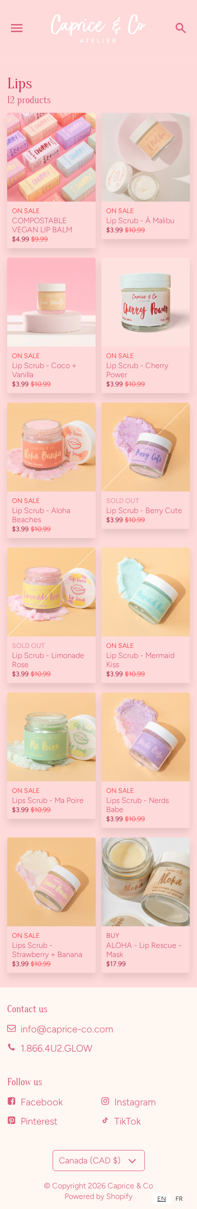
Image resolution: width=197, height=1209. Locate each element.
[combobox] (162, 1198)
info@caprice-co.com (67, 1029)
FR (179, 1198)
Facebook (42, 1102)
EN (161, 1198)
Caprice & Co (130, 1185)
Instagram (135, 1102)
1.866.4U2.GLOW (56, 1048)
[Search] (180, 28)
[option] (179, 1198)
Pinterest (39, 1121)
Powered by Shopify (98, 1196)
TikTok (127, 1121)
